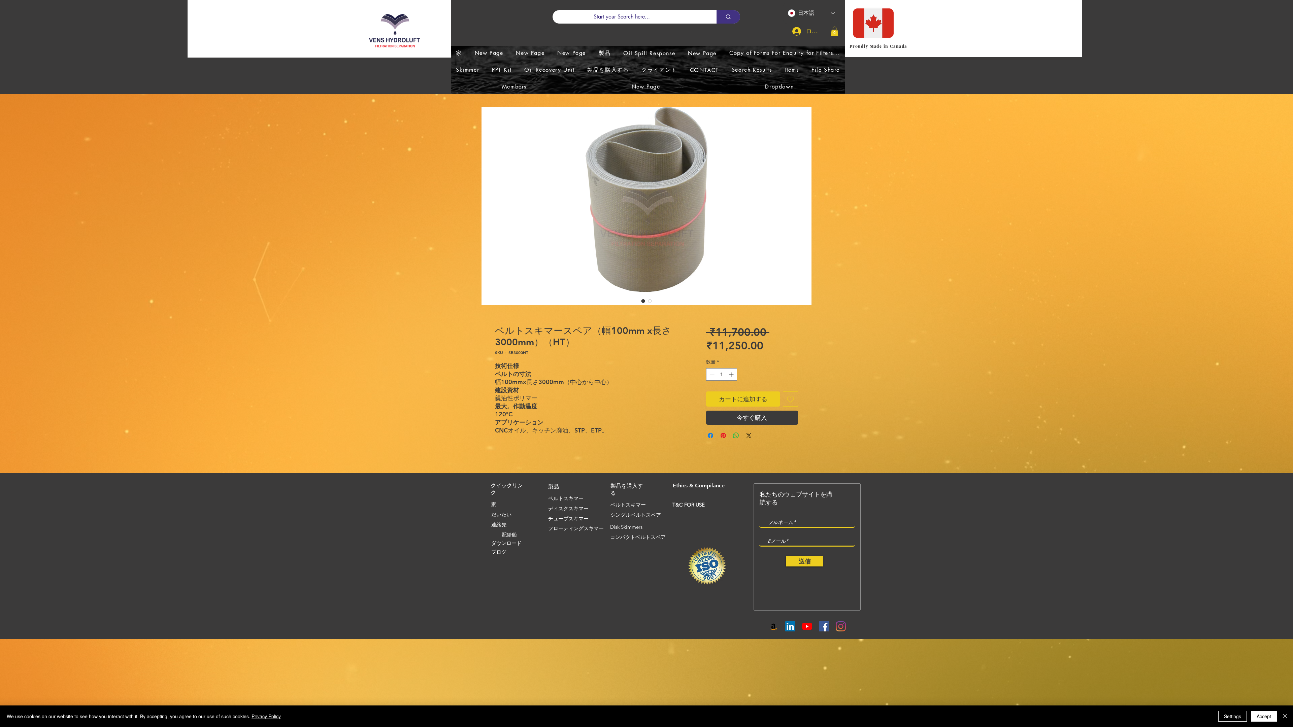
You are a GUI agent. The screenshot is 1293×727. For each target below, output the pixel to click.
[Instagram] (841, 626)
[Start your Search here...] (728, 17)
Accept (1264, 716)
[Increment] (732, 374)
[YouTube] (807, 626)
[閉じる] (1285, 716)
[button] (834, 31)
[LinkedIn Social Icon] (790, 626)
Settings (1232, 716)
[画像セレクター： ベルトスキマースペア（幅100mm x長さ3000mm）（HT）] (643, 301)
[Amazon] (773, 626)
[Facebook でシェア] (710, 435)
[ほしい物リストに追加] (790, 399)
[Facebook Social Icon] (824, 626)
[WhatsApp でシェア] (736, 435)
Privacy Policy (266, 716)
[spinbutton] (722, 374)
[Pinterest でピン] (723, 435)
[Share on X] (749, 435)
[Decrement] (711, 374)
